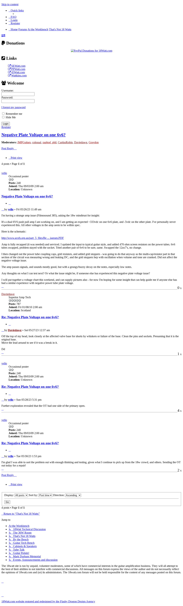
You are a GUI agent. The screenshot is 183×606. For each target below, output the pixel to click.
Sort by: (33, 495)
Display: (9, 495)
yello (4, 173)
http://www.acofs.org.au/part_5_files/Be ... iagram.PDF (32, 237)
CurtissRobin (65, 142)
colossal (36, 142)
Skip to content (9, 4)
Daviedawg (80, 142)
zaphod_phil (49, 142)
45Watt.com (18, 72)
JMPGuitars (24, 142)
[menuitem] (12, 16)
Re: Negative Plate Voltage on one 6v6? (30, 317)
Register (6, 127)
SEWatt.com (18, 65)
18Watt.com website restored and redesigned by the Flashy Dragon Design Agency (48, 601)
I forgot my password (13, 107)
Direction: (59, 495)
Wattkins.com (19, 75)
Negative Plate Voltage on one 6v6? (33, 134)
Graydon (94, 142)
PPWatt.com (18, 69)
